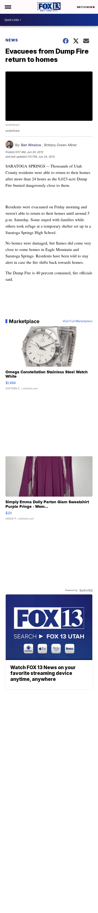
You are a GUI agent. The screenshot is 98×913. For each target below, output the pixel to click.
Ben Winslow (31, 145)
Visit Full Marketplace (78, 321)
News (11, 40)
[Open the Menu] (7, 7)
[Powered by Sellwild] (86, 590)
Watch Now (85, 7)
